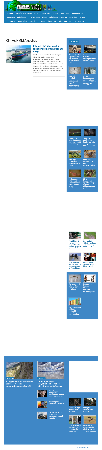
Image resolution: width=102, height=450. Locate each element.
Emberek (11, 17)
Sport (82, 17)
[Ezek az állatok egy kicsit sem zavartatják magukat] (75, 419)
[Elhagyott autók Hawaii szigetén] (89, 402)
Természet (65, 13)
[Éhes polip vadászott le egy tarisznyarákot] (89, 154)
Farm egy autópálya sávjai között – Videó (74, 162)
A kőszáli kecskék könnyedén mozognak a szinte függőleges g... (74, 81)
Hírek (44, 17)
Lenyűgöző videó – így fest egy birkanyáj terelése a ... (89, 244)
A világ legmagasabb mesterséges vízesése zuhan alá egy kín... (89, 80)
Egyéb (81, 21)
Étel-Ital (52, 21)
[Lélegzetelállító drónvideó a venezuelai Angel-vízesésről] (42, 415)
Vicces (42, 21)
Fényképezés (34, 17)
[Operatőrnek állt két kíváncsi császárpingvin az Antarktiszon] (75, 257)
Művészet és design (58, 17)
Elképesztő (77, 13)
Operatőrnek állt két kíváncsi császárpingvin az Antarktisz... (75, 265)
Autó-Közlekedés (50, 13)
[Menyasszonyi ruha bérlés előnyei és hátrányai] (75, 278)
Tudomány (22, 21)
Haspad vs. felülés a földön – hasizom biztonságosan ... (89, 288)
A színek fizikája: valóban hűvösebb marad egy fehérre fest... (75, 311)
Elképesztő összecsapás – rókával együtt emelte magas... (89, 428)
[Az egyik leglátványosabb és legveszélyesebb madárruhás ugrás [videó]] (19, 370)
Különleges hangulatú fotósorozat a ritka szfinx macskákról (56, 393)
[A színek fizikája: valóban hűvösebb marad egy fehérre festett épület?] (75, 301)
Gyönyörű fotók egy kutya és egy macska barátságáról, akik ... (75, 58)
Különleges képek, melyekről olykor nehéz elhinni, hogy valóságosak (49, 383)
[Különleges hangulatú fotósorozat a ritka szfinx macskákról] (42, 394)
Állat (36, 13)
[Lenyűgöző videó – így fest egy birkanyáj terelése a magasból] (89, 235)
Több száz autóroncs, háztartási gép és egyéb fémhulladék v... (89, 142)
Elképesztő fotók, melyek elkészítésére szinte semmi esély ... (74, 182)
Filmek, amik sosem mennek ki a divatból (89, 264)
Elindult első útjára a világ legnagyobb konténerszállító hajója (48, 49)
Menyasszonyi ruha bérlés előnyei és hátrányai (74, 287)
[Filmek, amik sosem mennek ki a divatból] (89, 257)
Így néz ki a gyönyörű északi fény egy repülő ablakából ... (75, 141)
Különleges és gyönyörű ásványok (56, 402)
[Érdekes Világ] (51, 5)
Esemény (33, 21)
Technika (11, 21)
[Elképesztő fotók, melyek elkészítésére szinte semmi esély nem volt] (75, 173)
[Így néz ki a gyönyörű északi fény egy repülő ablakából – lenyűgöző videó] (75, 132)
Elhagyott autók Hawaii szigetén (88, 409)
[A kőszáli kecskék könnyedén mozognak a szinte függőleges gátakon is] (75, 70)
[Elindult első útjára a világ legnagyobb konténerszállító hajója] (18, 54)
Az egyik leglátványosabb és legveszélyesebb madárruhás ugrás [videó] (19, 383)
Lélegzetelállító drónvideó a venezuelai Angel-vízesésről (56, 415)
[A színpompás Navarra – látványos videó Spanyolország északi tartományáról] (89, 49)
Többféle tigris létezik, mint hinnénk (74, 409)
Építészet (21, 17)
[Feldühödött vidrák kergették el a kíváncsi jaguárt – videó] (75, 235)
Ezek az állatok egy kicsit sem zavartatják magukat (75, 428)
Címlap (10, 13)
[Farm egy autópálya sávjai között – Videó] (75, 154)
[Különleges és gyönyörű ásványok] (42, 404)
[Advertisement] (51, 29)
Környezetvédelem (67, 21)
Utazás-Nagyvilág (24, 13)
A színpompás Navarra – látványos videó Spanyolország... (89, 57)
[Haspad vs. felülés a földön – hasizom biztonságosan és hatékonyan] (89, 278)
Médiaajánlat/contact (84, 447)
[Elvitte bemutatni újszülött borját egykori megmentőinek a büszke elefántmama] (89, 173)
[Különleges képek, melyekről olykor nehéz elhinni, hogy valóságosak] (51, 370)
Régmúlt (73, 17)
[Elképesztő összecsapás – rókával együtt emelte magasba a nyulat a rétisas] (89, 419)
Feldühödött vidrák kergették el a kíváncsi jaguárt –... (75, 245)
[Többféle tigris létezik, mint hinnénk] (75, 402)
